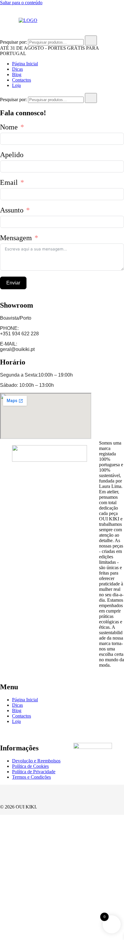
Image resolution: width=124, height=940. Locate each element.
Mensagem (16, 238)
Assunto (11, 210)
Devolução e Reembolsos (36, 760)
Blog (16, 74)
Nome (9, 127)
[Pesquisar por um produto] (6, 20)
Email (9, 182)
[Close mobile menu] (112, 12)
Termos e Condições (31, 777)
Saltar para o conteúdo (21, 2)
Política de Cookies (30, 766)
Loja (16, 85)
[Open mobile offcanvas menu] (53, 20)
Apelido (11, 155)
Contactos (21, 79)
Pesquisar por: (13, 42)
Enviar (13, 282)
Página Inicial (25, 63)
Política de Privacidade (33, 771)
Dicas (17, 69)
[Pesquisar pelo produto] (91, 40)
